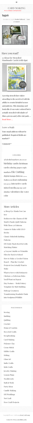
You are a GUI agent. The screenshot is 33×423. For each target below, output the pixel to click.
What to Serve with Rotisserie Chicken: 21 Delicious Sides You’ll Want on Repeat (15, 276)
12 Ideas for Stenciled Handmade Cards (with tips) (14, 59)
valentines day (17, 191)
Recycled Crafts (10, 332)
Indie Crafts (8, 363)
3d (5, 159)
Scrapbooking (9, 335)
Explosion (25, 176)
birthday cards (11, 163)
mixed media (10, 187)
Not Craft (7, 398)
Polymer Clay (9, 343)
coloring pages (15, 167)
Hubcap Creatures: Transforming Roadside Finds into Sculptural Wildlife (16, 294)
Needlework (9, 379)
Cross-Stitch (9, 347)
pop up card (21, 188)
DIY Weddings (9, 394)
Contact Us (9, 420)
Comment (6, 144)
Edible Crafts (9, 351)
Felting (6, 355)
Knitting (7, 316)
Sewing (7, 312)
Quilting (7, 320)
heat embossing (20, 179)
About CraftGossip (25, 415)
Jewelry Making (10, 371)
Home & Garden (10, 328)
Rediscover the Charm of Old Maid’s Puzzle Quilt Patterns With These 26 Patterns (15, 221)
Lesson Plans (9, 375)
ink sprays (7, 184)
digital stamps (9, 176)
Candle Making (10, 390)
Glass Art (7, 359)
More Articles (11, 206)
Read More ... (7, 119)
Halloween (8, 180)
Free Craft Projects (11, 402)
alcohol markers (12, 159)
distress (19, 176)
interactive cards (19, 183)
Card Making (16, 8)
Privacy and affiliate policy (20, 420)
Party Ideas (8, 386)
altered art (23, 160)
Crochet (7, 324)
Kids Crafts (8, 367)
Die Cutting (17, 171)
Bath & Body (9, 382)
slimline (7, 192)
